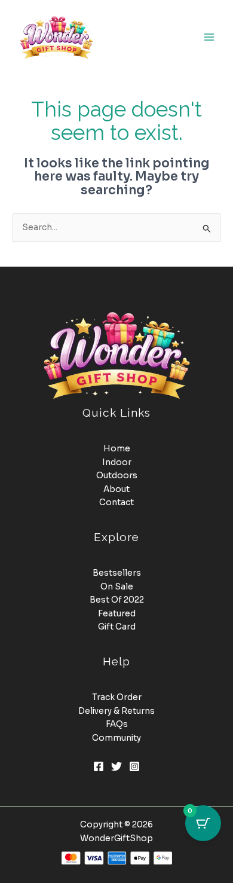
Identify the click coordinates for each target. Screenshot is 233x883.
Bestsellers (117, 573)
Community (116, 738)
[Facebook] (98, 766)
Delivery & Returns (116, 711)
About (116, 489)
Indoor (116, 462)
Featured (117, 614)
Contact (116, 502)
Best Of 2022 (117, 600)
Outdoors (116, 475)
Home (116, 449)
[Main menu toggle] (209, 36)
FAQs (117, 724)
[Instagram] (134, 766)
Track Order (117, 697)
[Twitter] (116, 766)
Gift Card (117, 627)
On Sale (116, 587)
